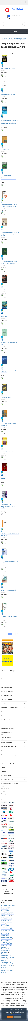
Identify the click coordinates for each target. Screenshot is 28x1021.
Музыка (3, 960)
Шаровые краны (6, 775)
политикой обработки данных (14, 1013)
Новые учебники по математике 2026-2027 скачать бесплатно (7, 937)
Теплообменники (6, 737)
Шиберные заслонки (7, 779)
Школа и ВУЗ (5, 910)
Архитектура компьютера (8, 68)
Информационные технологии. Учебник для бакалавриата (9, 205)
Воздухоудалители (6, 695)
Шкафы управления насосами (9, 783)
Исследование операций (7, 289)
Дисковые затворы (6, 699)
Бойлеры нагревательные (8, 683)
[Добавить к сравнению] (2, 66)
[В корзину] (2, 74)
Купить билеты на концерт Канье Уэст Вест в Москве (8, 957)
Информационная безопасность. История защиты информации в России (10, 234)
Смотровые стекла (6, 732)
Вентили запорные (6, 687)
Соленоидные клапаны (7, 759)
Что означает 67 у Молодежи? (6, 951)
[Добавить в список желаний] (2, 63)
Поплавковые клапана (7, 728)
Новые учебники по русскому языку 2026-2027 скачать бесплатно (8, 928)
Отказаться (17, 1017)
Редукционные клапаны (8, 750)
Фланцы (3, 771)
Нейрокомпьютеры (6, 397)
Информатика (5, 149)
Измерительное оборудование (9, 707)
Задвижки (4, 703)
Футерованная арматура (8, 763)
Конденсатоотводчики (7, 716)
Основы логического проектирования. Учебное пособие (8, 506)
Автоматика (4, 675)
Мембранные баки (6, 720)
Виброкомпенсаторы (7, 691)
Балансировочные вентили (9, 679)
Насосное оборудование (8, 724)
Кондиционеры (5, 794)
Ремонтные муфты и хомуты (9, 755)
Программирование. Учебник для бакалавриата (9, 617)
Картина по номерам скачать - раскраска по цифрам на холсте (7, 913)
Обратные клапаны (6, 742)
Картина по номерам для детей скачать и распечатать (8, 907)
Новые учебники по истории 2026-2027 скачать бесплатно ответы (6, 921)
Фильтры (3, 767)
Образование (5, 788)
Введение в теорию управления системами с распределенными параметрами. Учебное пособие (9, 122)
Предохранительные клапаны (9, 746)
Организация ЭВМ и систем (8, 451)
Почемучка (4, 954)
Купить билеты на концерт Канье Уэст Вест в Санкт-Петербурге (8, 963)
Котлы (3, 711)
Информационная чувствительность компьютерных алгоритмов (8, 177)
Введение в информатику (8, 94)
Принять (10, 1017)
